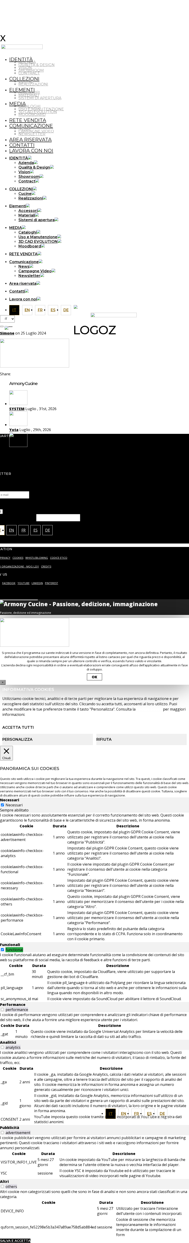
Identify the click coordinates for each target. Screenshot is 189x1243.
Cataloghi (29, 106)
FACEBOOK (8, 583)
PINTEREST (51, 583)
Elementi (22, 90)
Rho (13, 450)
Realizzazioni (33, 84)
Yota (13, 429)
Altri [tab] (4, 1181)
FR (136, 1113)
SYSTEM (16, 408)
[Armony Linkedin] (118, 306)
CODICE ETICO (58, 557)
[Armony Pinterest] (137, 306)
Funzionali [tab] (10, 944)
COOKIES (17, 557)
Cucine (25, 81)
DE (162, 1113)
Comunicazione (31, 126)
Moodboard (32, 114)
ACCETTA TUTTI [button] (18, 727)
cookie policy (149, 709)
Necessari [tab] (9, 799)
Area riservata (30, 139)
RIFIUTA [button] (104, 739)
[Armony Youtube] (128, 306)
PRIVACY (5, 557)
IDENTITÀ (21, 59)
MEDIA (17, 103)
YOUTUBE (24, 583)
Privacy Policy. (131, 506)
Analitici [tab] (8, 1042)
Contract (29, 73)
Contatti (22, 145)
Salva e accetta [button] (15, 1241)
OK (94, 676)
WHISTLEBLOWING (36, 557)
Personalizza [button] (17, 739)
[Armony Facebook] (109, 306)
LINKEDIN (37, 583)
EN (123, 1113)
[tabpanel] (94, 877)
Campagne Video (36, 131)
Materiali (28, 95)
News (24, 128)
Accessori (29, 92)
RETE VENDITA (27, 120)
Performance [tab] (12, 1004)
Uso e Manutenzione (41, 109)
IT (111, 1113)
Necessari (14, 805)
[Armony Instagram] (100, 306)
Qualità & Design (36, 65)
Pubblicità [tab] (9, 1127)
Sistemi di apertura (39, 98)
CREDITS (46, 566)
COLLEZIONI (24, 79)
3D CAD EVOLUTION (37, 112)
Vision (25, 67)
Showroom (31, 70)
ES (149, 1113)
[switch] (2, 949)
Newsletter (31, 134)
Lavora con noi (31, 150)
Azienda (27, 62)
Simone (7, 333)
